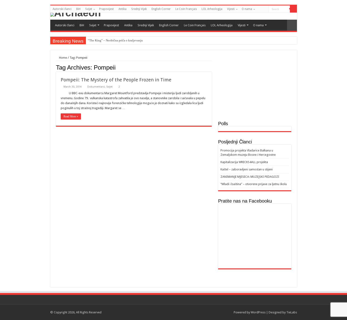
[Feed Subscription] (210, 67)
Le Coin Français (186, 9)
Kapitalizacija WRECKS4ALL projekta (244, 162)
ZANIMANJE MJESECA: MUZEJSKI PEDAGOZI (249, 176)
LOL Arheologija (212, 9)
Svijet (88, 9)
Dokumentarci (96, 86)
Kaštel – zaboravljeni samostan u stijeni (246, 169)
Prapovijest (106, 9)
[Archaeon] (173, 15)
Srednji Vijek (139, 9)
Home (62, 57)
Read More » (70, 116)
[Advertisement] (254, 87)
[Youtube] (294, 16)
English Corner (161, 9)
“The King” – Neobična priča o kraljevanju (115, 40)
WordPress (258, 312)
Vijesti (231, 9)
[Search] (293, 9)
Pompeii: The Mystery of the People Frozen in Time (116, 80)
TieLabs (291, 312)
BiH (78, 9)
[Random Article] (292, 25)
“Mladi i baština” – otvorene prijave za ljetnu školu (253, 184)
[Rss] (286, 16)
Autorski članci (62, 9)
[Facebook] (290, 16)
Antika (122, 9)
